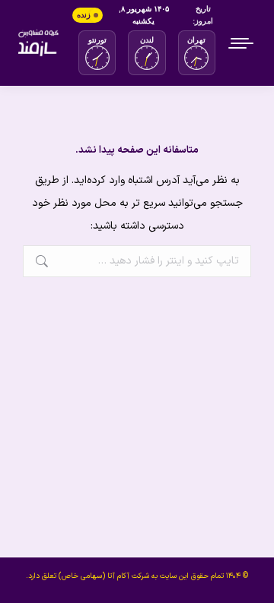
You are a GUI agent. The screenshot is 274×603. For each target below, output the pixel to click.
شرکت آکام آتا (128, 576)
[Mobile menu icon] (242, 43)
